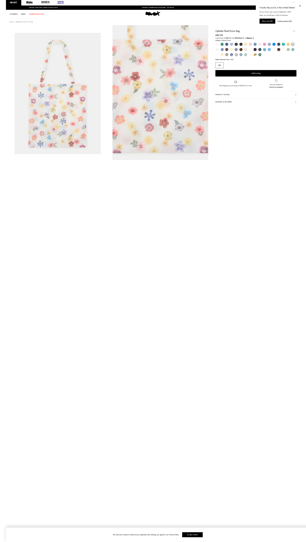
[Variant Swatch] (217, 44)
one (219, 65)
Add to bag (255, 73)
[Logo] (153, 15)
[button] (13, 2)
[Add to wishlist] (294, 31)
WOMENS (14, 14)
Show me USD (267, 21)
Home (12, 22)
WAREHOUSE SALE (36, 14)
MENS (23, 14)
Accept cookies (192, 535)
